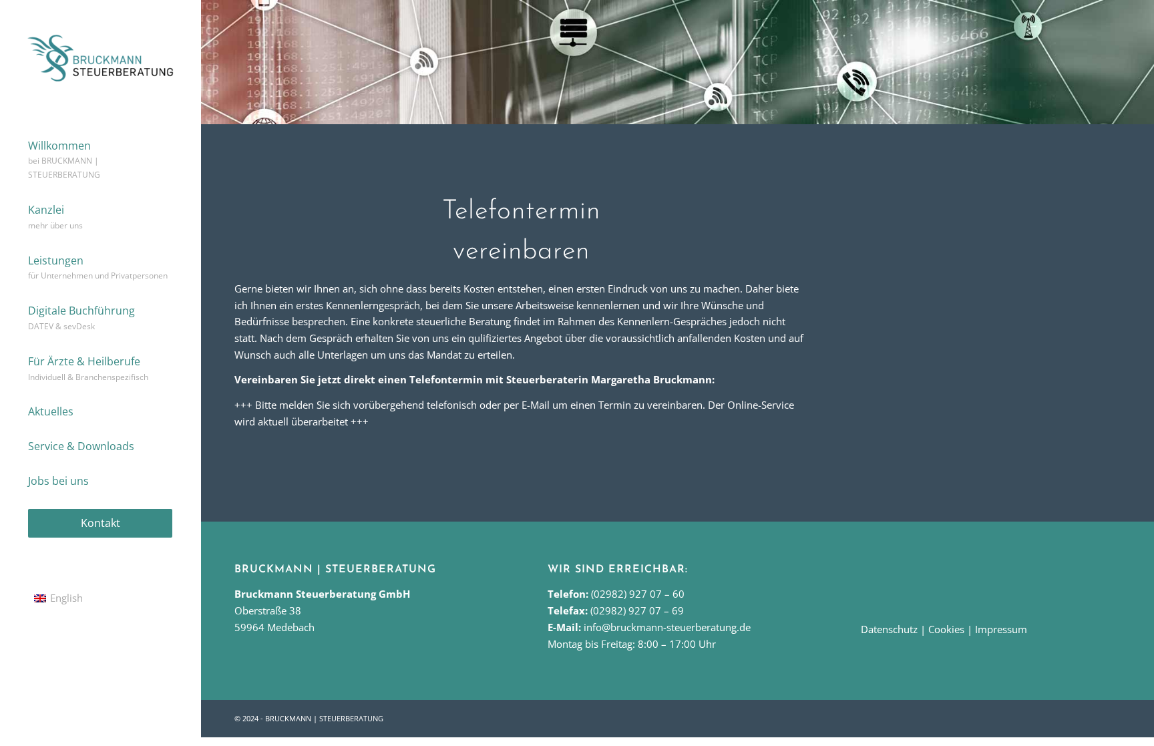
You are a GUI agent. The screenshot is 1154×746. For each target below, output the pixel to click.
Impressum (1001, 629)
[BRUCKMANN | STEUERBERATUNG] (100, 57)
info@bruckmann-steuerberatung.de (667, 627)
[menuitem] (100, 161)
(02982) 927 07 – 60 (638, 593)
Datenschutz (889, 629)
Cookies (946, 629)
